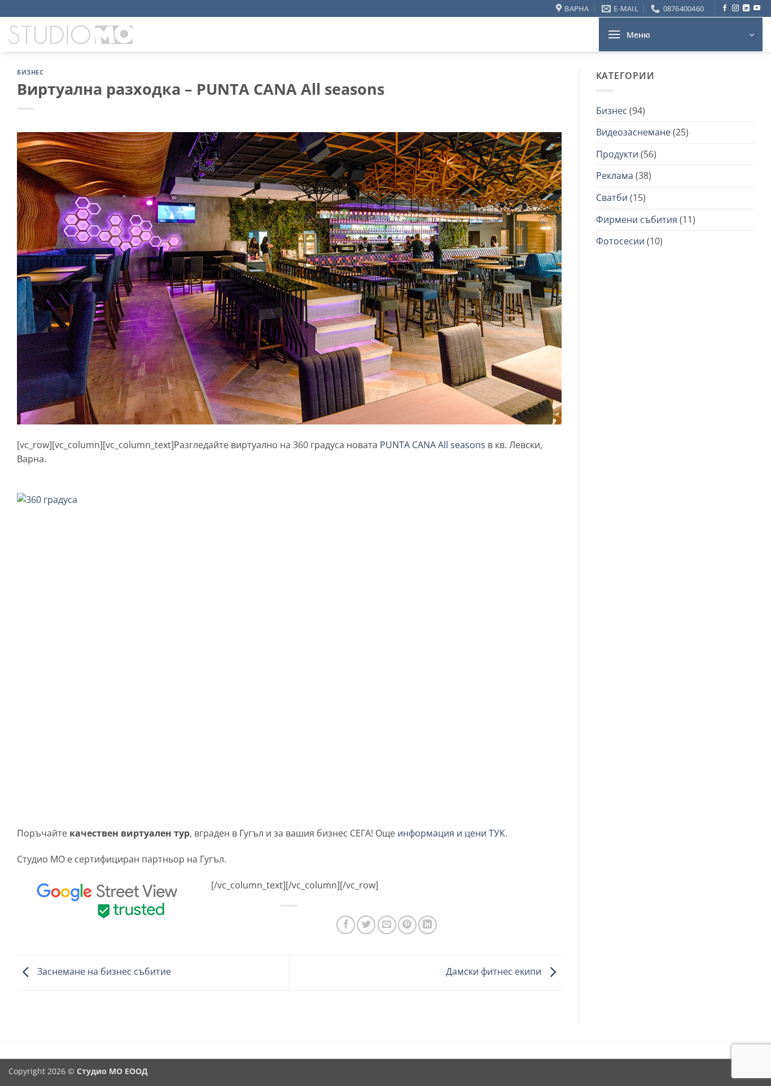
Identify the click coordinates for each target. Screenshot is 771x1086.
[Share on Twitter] (366, 925)
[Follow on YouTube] (757, 8)
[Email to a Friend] (387, 925)
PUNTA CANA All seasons (432, 445)
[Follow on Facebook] (724, 8)
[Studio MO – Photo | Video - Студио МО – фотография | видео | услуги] (70, 35)
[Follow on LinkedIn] (746, 8)
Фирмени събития (636, 219)
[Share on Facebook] (345, 925)
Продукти (617, 154)
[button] (681, 34)
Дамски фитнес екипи (495, 972)
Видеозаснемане (633, 132)
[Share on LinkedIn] (427, 925)
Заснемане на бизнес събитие (103, 972)
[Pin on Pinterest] (407, 925)
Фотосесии (620, 241)
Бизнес (30, 72)
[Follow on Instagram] (735, 8)
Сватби (612, 197)
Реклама (614, 175)
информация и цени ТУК (451, 833)
